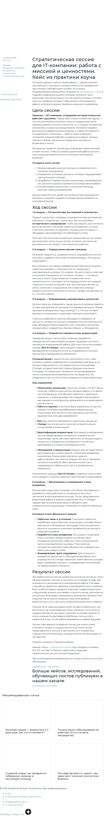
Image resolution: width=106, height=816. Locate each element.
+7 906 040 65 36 (8, 94)
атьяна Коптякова (61, 647)
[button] (10, 99)
